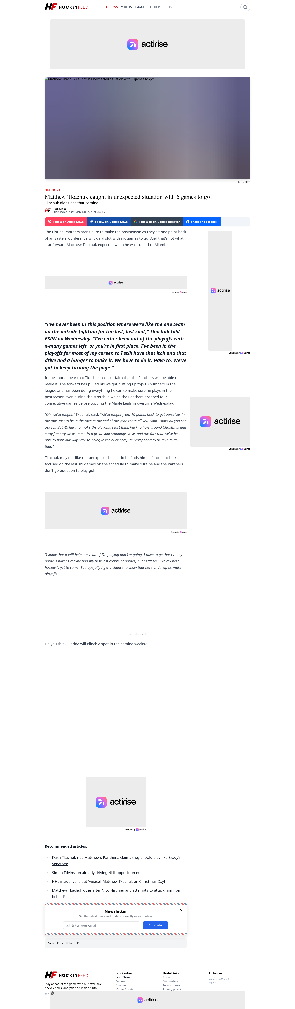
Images (121, 985)
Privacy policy (172, 989)
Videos (120, 981)
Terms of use (171, 985)
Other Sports (125, 989)
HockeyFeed (59, 208)
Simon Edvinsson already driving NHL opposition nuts (98, 872)
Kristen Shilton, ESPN (68, 943)
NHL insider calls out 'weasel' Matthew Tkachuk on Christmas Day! (108, 881)
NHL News (123, 977)
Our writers (170, 981)
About (167, 977)
